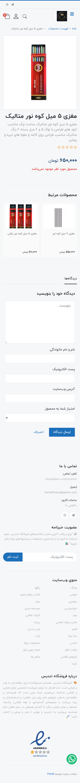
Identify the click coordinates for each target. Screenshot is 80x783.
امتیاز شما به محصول (60, 408)
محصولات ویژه (32, 643)
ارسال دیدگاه (62, 432)
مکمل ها (35, 657)
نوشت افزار (71, 650)
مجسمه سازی (32, 608)
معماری (73, 602)
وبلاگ (74, 588)
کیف (74, 664)
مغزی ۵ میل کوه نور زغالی (22, 234)
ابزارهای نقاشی (69, 657)
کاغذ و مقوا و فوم (30, 595)
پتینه (37, 622)
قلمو (74, 629)
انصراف (39, 432)
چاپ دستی (33, 629)
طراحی (73, 595)
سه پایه (72, 636)
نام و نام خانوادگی (62, 349)
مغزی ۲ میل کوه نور (64, 234)
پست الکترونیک (64, 369)
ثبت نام (12, 557)
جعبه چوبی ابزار (31, 650)
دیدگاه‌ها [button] (70, 278)
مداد (37, 602)
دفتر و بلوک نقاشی (66, 622)
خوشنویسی (70, 608)
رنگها (37, 588)
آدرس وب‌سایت (64, 389)
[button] (24, 16)
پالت (37, 636)
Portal (50, 774)
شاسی (73, 643)
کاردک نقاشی (32, 615)
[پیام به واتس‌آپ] (71, 759)
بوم (75, 615)
